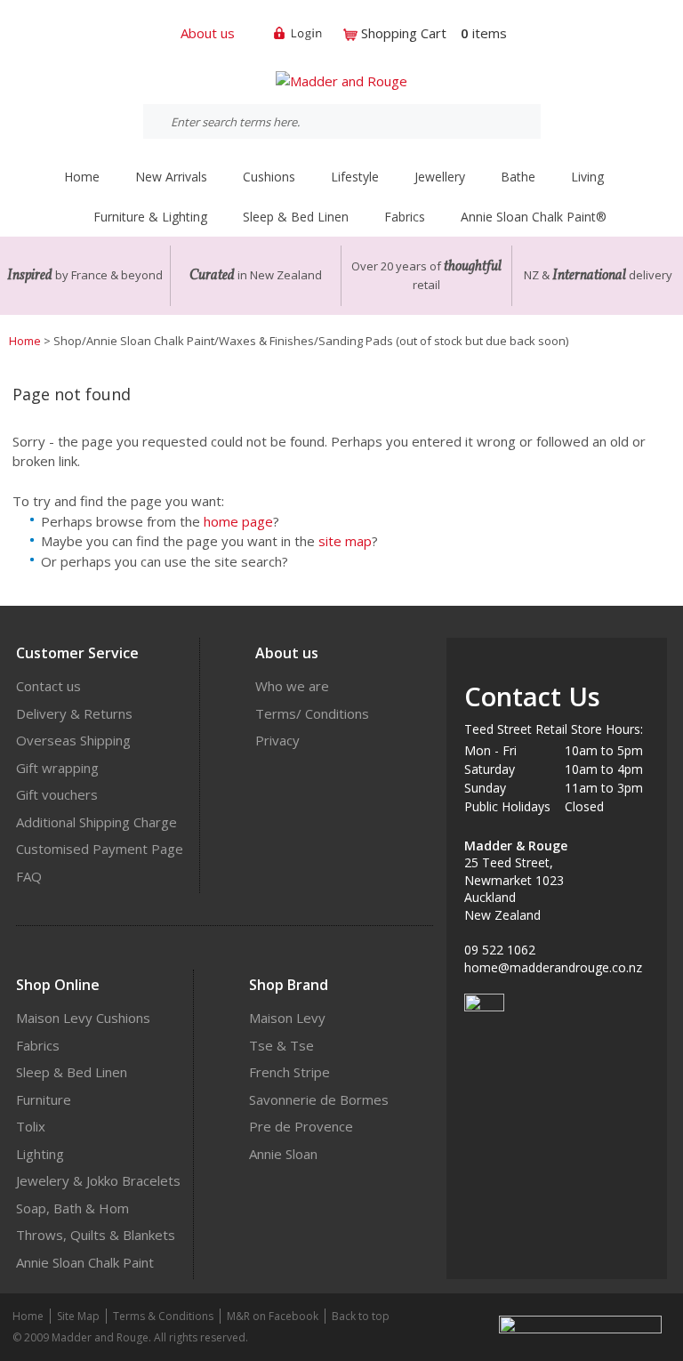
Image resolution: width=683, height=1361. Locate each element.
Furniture (43, 1099)
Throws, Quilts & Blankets (95, 1235)
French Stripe (289, 1072)
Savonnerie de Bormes (319, 1099)
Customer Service (77, 653)
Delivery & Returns (74, 713)
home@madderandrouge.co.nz (553, 967)
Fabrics (38, 1045)
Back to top (361, 1316)
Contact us (48, 686)
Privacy (277, 740)
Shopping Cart (403, 33)
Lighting (40, 1154)
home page (238, 521)
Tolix (30, 1126)
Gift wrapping (57, 768)
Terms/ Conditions (312, 713)
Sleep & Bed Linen (71, 1072)
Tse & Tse (281, 1045)
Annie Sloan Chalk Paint (85, 1262)
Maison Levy (287, 1018)
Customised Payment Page (99, 849)
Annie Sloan (283, 1154)
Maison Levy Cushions (83, 1018)
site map (345, 541)
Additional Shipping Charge (96, 822)
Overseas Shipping (73, 740)
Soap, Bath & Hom (72, 1208)
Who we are (292, 686)
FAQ (29, 876)
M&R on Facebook (272, 1316)
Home (82, 176)
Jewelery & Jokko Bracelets (98, 1180)
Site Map (78, 1316)
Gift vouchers (57, 794)
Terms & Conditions (163, 1316)
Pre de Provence (301, 1126)
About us (208, 33)
